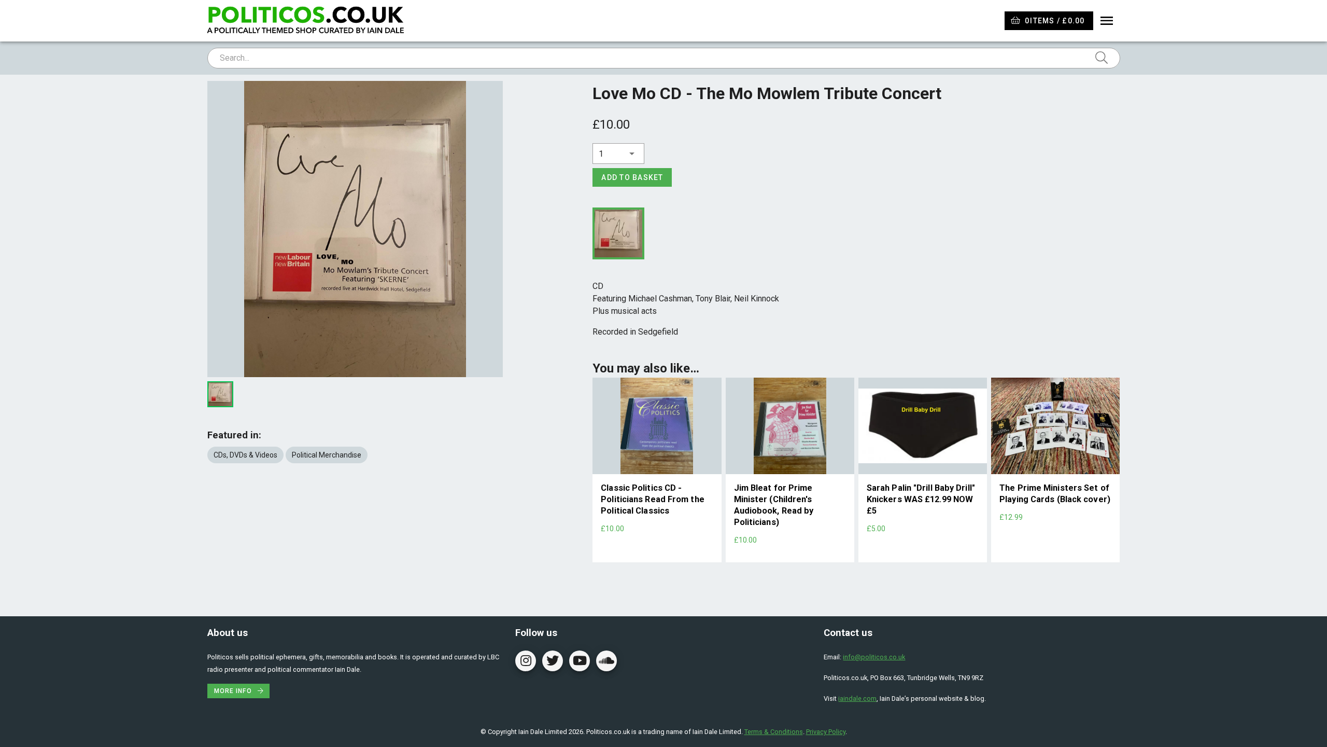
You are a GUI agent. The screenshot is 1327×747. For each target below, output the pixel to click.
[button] (618, 153)
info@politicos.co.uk (874, 657)
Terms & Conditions (773, 732)
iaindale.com (857, 698)
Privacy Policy (825, 732)
